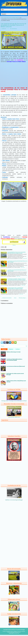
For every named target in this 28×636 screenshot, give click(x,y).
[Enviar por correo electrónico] (1, 247)
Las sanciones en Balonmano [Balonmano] (15, 366)
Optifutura (4, 28)
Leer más (25, 258)
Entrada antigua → (23, 297)
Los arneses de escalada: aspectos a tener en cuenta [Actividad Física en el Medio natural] (16, 279)
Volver (14, 245)
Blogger (21, 499)
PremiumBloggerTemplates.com (14, 632)
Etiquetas (11, 349)
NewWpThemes (10, 631)
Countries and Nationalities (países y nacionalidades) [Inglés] (14, 360)
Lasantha (23, 631)
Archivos (18, 349)
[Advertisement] (14, 74)
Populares (4, 349)
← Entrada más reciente (6, 297)
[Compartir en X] (4, 247)
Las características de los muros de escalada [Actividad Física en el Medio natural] (13, 25)
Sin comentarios (13, 28)
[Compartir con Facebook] (5, 247)
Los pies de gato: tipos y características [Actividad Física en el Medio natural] (15, 288)
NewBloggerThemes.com (14, 633)
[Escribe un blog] (3, 247)
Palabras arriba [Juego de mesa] (13, 351)
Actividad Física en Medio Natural (11, 17)
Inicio (2, 17)
